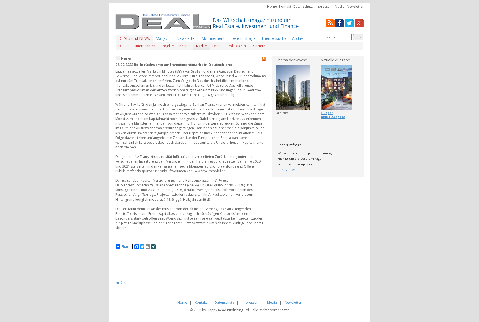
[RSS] (330, 22)
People (184, 45)
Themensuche (274, 38)
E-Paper (327, 113)
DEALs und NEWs (134, 38)
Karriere (259, 45)
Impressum (324, 6)
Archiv (297, 38)
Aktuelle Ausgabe (335, 59)
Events (217, 45)
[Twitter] (349, 22)
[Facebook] (339, 22)
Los (358, 37)
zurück (120, 282)
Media (340, 6)
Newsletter (355, 6)
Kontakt (285, 6)
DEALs (123, 45)
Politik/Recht (237, 45)
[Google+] (359, 22)
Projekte (167, 45)
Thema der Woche (291, 59)
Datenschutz (303, 6)
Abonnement (213, 38)
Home (272, 6)
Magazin (163, 38)
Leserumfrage (243, 38)
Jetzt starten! (287, 170)
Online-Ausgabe (333, 117)
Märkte (201, 45)
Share (125, 246)
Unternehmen (144, 45)
